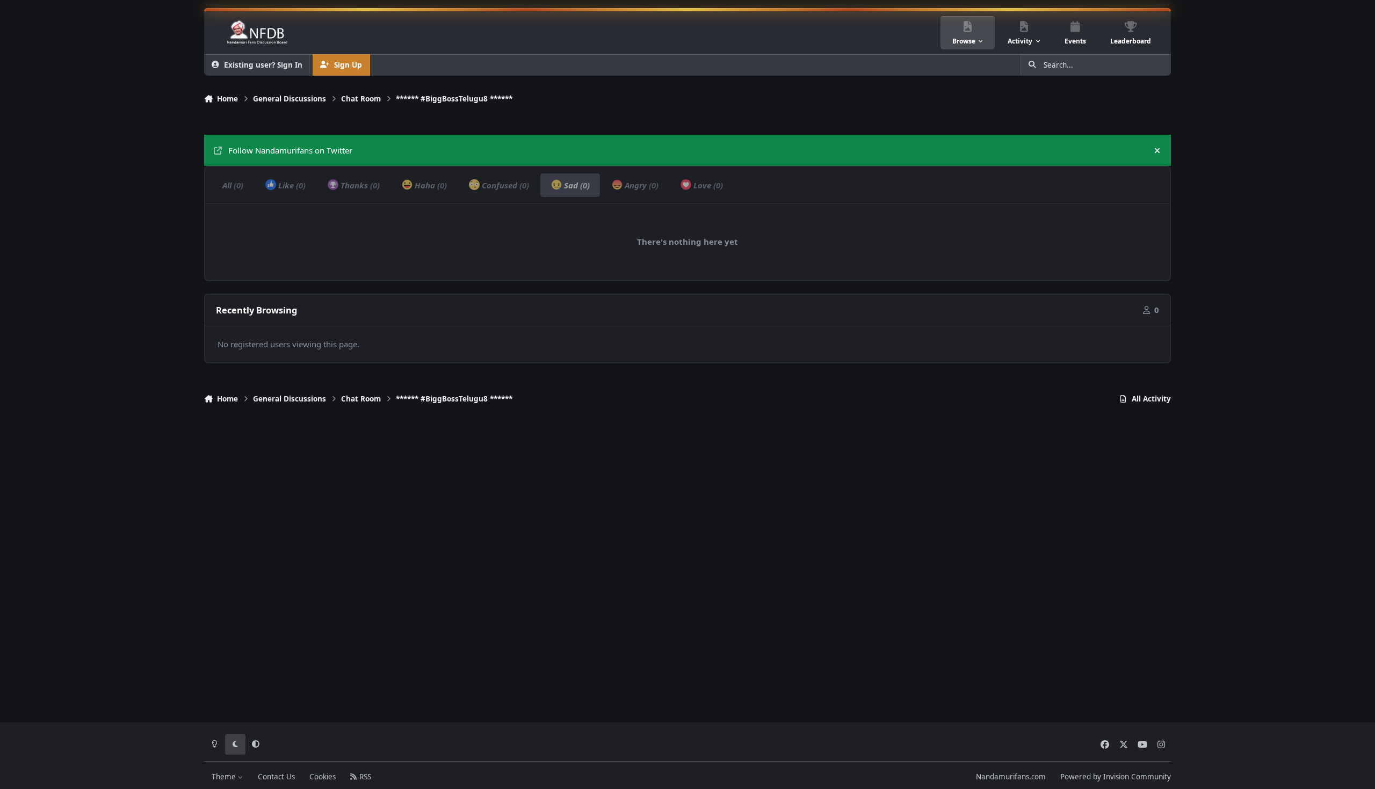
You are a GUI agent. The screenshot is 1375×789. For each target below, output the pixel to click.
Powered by (1115, 776)
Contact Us (276, 776)
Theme (225, 776)
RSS (364, 776)
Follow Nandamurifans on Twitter (290, 150)
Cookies (322, 776)
